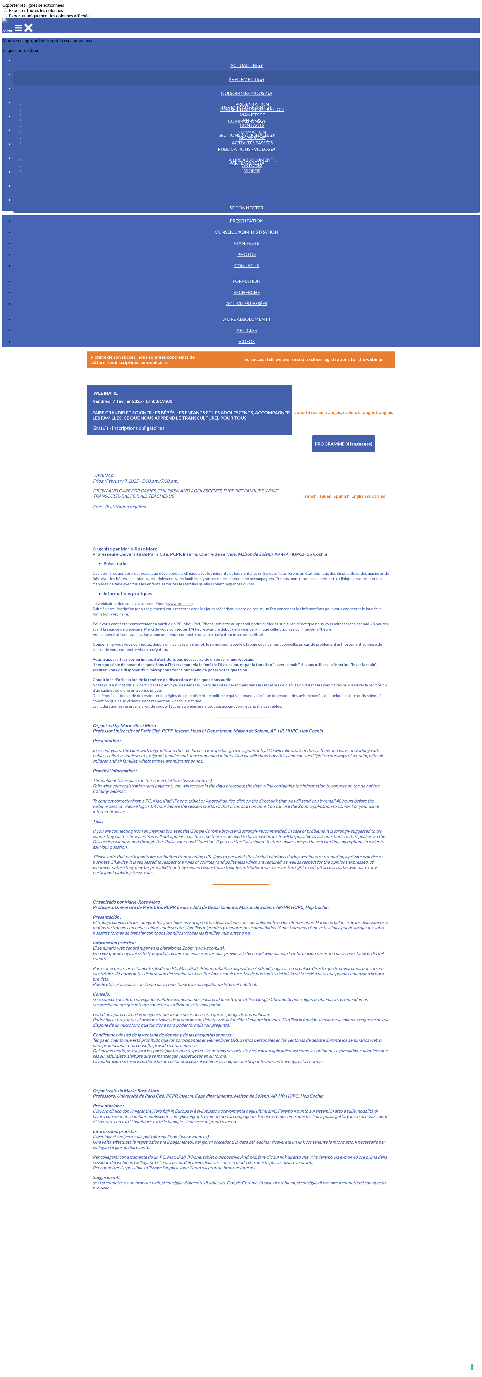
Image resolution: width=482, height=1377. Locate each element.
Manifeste (252, 114)
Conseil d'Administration (246, 231)
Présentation (252, 104)
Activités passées (252, 142)
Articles (247, 330)
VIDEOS (252, 170)
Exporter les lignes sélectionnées (33, 5)
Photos (246, 254)
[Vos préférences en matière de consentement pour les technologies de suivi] (472, 1367)
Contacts (252, 125)
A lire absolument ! (252, 159)
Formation (252, 132)
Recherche (246, 292)
